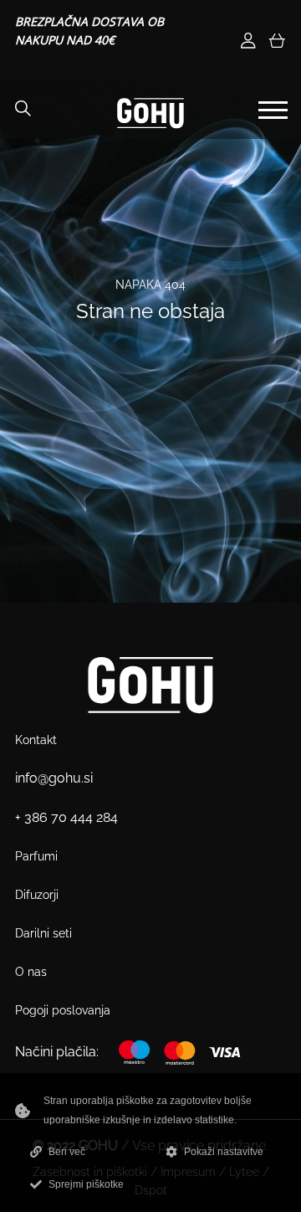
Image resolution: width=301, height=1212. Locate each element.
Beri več (66, 1152)
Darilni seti (43, 933)
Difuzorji (37, 894)
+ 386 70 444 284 (66, 817)
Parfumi (36, 856)
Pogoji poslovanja (62, 1010)
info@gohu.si (54, 778)
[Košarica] (276, 40)
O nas (31, 971)
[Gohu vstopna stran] (150, 112)
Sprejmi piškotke (86, 1184)
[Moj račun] (248, 41)
